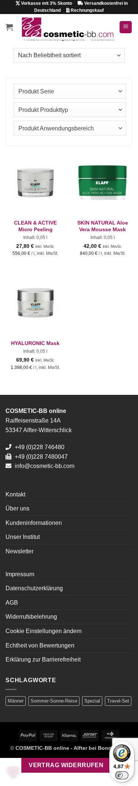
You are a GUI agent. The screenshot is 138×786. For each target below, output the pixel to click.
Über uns (17, 508)
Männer (16, 701)
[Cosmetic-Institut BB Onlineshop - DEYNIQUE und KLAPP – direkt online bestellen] (67, 27)
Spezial (92, 701)
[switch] (121, 775)
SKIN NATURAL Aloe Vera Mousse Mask (102, 226)
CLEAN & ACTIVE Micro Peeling (35, 226)
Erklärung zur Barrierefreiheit (43, 659)
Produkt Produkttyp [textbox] (43, 110)
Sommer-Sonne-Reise (54, 701)
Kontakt (15, 494)
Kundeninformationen (34, 523)
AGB (12, 602)
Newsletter (19, 551)
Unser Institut (23, 537)
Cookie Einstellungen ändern (44, 631)
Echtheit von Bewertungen (40, 645)
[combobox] (70, 91)
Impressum (20, 574)
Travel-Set (118, 701)
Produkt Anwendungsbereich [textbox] (56, 128)
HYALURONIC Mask (35, 343)
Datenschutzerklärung (34, 588)
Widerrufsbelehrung (31, 617)
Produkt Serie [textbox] (36, 91)
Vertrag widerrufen (66, 765)
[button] (9, 27)
